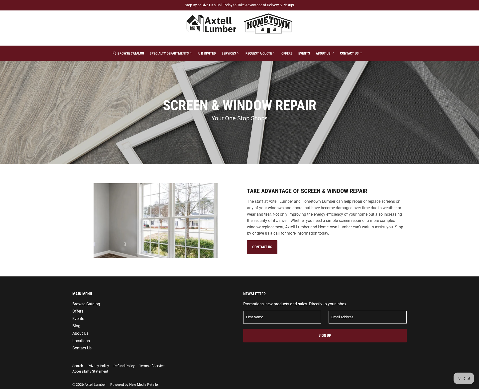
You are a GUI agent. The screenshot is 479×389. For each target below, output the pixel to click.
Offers (287, 53)
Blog (76, 326)
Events (304, 53)
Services (229, 53)
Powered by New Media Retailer (134, 385)
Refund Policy (124, 366)
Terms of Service (151, 366)
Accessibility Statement (90, 371)
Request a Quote (259, 53)
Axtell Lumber (95, 385)
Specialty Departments (170, 53)
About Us (323, 53)
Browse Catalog (130, 53)
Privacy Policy (98, 366)
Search (77, 366)
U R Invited (207, 53)
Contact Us (349, 53)
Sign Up (325, 335)
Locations (81, 340)
